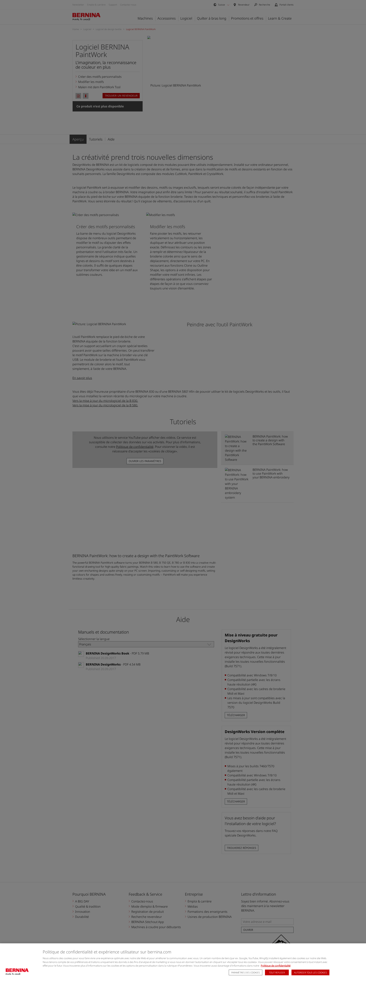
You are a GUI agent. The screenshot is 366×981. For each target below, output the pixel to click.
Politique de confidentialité (276, 965)
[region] (183, 962)
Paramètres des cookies (245, 972)
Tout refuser (277, 972)
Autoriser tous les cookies (310, 972)
